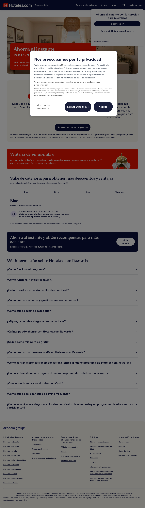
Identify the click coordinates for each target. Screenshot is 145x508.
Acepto (103, 106)
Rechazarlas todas (78, 106)
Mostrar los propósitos (43, 107)
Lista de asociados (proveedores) (48, 95)
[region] (73, 83)
